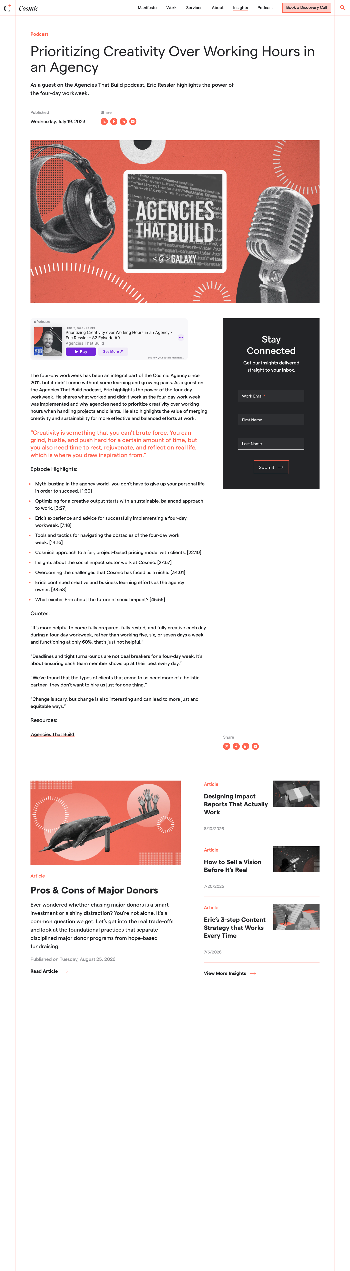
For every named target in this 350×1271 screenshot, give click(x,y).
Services (194, 7)
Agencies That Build (52, 734)
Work (171, 7)
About (218, 7)
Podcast (265, 7)
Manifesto (147, 7)
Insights (240, 7)
